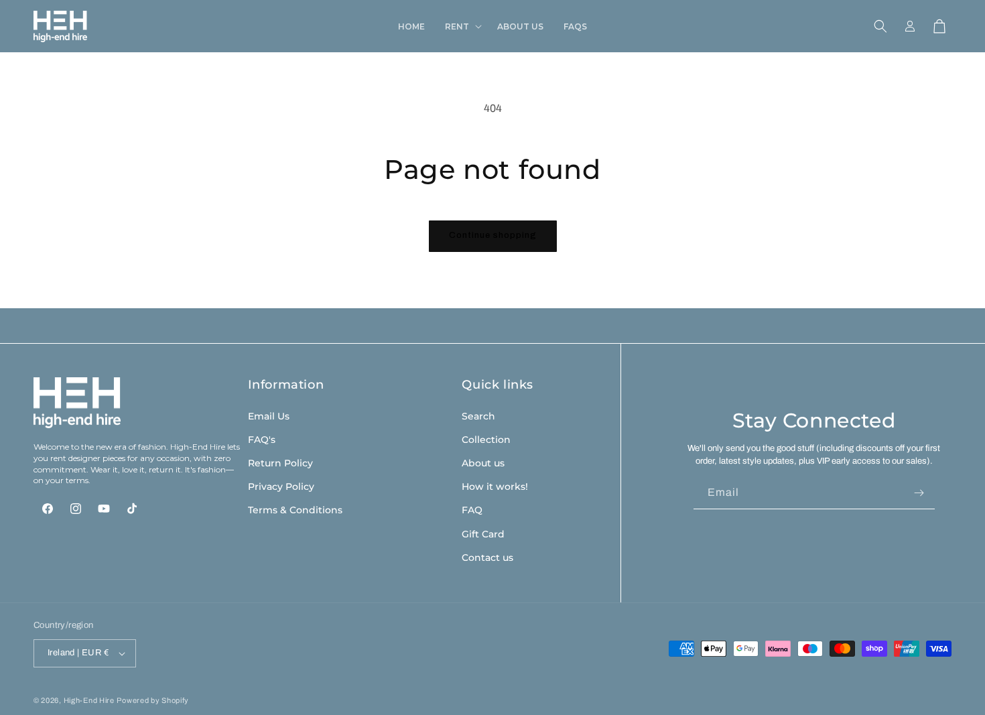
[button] (461, 26)
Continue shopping (493, 235)
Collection (486, 439)
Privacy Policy (281, 486)
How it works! (495, 486)
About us (483, 462)
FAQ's (261, 439)
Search (478, 415)
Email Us (268, 415)
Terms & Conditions (295, 510)
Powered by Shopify (153, 700)
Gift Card (483, 533)
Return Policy (280, 462)
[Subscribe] (919, 493)
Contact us (487, 557)
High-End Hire (89, 700)
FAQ (472, 510)
